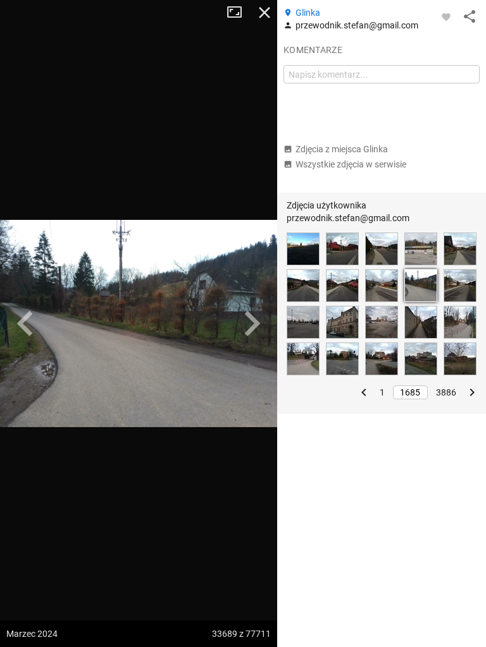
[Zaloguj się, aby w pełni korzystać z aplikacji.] (446, 16)
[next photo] (252, 323)
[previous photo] (25, 323)
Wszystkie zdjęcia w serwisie (351, 164)
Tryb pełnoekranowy (239, 12)
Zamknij (264, 12)
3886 (446, 392)
